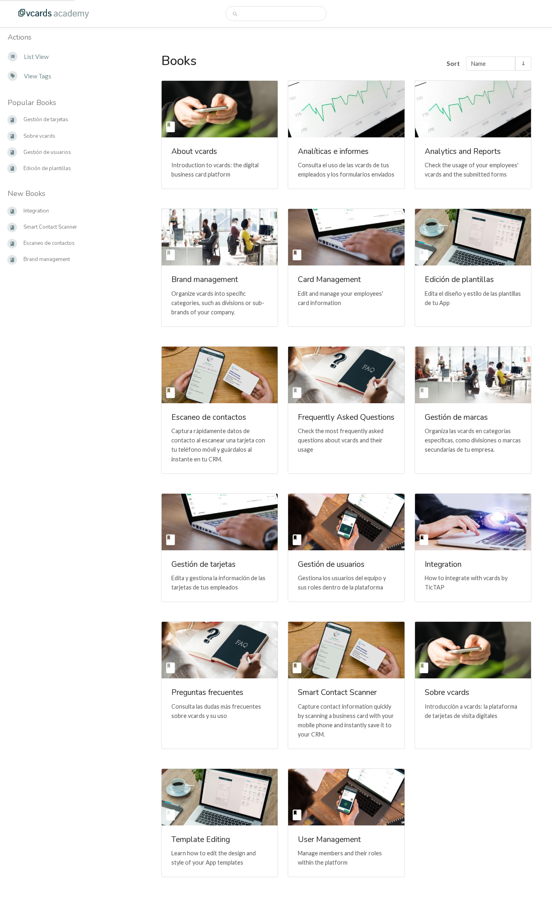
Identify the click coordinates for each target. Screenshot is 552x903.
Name (478, 63)
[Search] (235, 14)
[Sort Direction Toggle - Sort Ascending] (523, 63)
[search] (276, 13)
